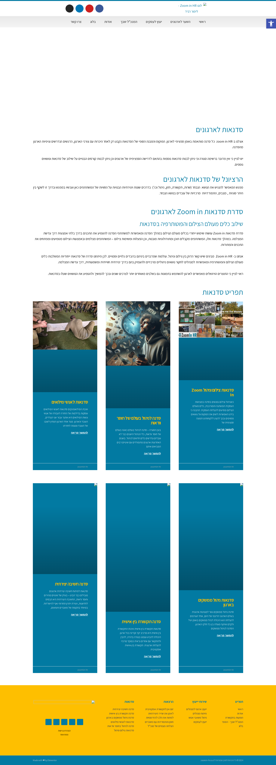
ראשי (202, 21)
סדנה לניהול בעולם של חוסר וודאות (139, 420)
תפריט (239, 702)
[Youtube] (89, 8)
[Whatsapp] (72, 722)
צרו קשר (76, 21)
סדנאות (129, 702)
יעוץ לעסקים (154, 21)
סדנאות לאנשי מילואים (70, 402)
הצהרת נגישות (64, 730)
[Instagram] (70, 8)
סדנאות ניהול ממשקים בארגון (216, 602)
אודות (108, 21)
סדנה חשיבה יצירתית (71, 584)
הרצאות (168, 702)
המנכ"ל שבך (129, 21)
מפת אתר (64, 734)
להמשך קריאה (225, 429)
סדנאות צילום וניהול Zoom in (213, 392)
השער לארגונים (180, 21)
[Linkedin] (79, 8)
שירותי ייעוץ (199, 702)
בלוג (93, 21)
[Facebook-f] (99, 8)
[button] (271, 23)
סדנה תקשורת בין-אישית (141, 621)
